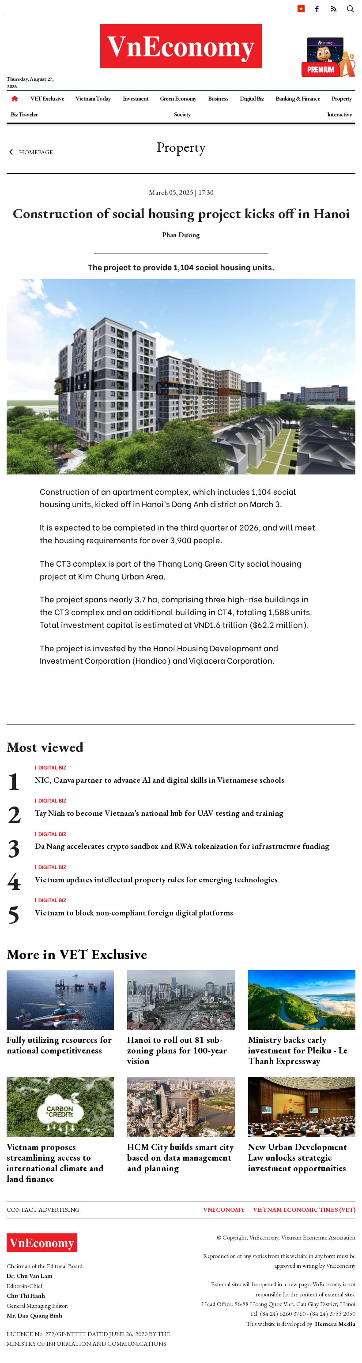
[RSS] (333, 8)
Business (218, 98)
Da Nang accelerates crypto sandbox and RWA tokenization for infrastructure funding (182, 846)
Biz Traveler (24, 114)
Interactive (339, 114)
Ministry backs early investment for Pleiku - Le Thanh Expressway (297, 1050)
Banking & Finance (297, 98)
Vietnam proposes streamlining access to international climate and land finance (55, 1162)
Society (182, 114)
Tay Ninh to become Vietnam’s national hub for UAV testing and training (159, 813)
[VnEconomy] (301, 8)
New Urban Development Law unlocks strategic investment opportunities (297, 1157)
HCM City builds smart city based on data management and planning (180, 1157)
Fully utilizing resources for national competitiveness (59, 1045)
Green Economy (178, 98)
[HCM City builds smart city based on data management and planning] (180, 1106)
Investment (135, 98)
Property (342, 98)
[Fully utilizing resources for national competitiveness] (60, 999)
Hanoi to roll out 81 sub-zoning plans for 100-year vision (177, 1050)
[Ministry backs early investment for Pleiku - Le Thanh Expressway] (301, 999)
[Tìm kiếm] (350, 8)
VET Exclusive (47, 98)
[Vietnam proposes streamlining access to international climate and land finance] (60, 1106)
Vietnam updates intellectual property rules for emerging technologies (156, 879)
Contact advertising (43, 1210)
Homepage (36, 152)
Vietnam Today (93, 98)
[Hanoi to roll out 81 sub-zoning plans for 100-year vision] (180, 999)
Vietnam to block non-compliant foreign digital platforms (134, 912)
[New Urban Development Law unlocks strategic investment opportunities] (301, 1106)
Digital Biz (252, 98)
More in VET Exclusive (77, 954)
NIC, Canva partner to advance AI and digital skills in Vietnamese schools (159, 780)
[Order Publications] (328, 56)
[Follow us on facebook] (316, 8)
